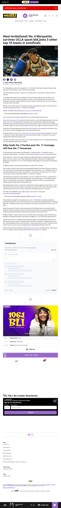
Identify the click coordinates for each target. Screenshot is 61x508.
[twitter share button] (8, 79)
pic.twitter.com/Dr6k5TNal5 (33, 110)
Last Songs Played (19, 21)
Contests (31, 21)
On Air (26, 21)
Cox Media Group (10, 484)
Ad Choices (24, 485)
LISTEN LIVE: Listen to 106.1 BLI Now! (15, 8)
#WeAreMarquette (19, 110)
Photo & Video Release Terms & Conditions (14, 462)
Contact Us (6, 444)
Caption (53, 74)
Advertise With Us (8, 469)
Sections (4, 2)
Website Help (6, 476)
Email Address (14, 405)
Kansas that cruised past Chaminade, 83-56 (35, 133)
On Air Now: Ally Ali (30, 333)
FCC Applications (7, 459)
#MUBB (11, 110)
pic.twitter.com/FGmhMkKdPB (11, 193)
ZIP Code (6, 405)
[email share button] (11, 79)
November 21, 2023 (32, 113)
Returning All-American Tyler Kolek (13, 120)
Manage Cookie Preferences (9, 487)
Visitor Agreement (46, 484)
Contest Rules (6, 450)
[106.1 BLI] (30, 2)
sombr (30, 16)
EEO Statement (7, 453)
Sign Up (30, 412)
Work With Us (6, 447)
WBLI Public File (7, 456)
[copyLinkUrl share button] (15, 79)
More (45, 21)
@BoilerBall (25, 191)
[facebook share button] (4, 79)
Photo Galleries (38, 21)
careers (34, 485)
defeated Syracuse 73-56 (41, 154)
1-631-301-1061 (31, 355)
